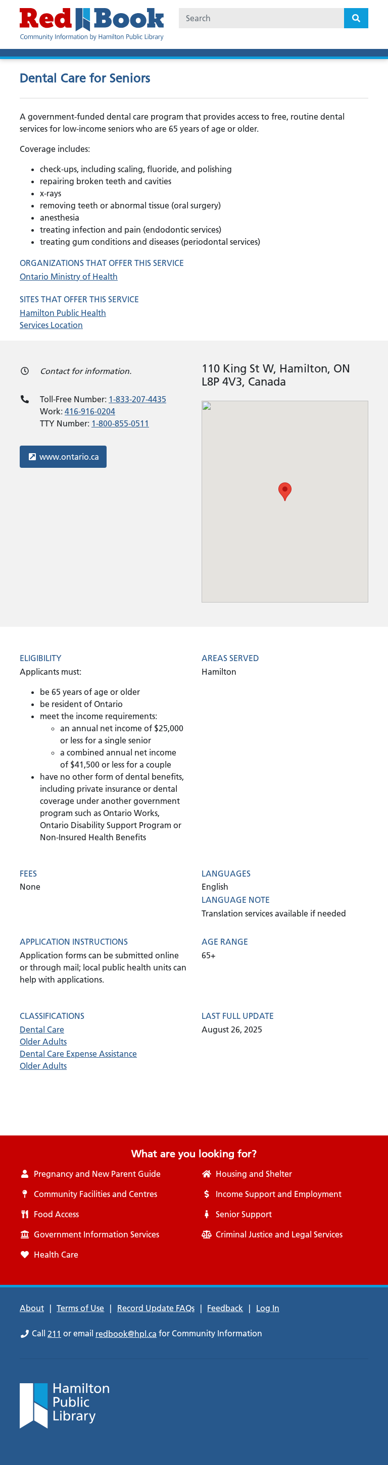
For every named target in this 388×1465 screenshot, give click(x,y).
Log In (267, 1308)
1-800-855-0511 (120, 423)
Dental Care (42, 1029)
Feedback (225, 1308)
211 (54, 1334)
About (32, 1308)
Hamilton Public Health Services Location (63, 319)
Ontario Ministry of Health (69, 277)
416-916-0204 (90, 411)
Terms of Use (80, 1308)
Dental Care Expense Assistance (78, 1054)
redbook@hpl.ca (126, 1334)
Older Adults (43, 1042)
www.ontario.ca (69, 456)
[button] (285, 491)
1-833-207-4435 (137, 399)
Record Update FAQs (156, 1308)
